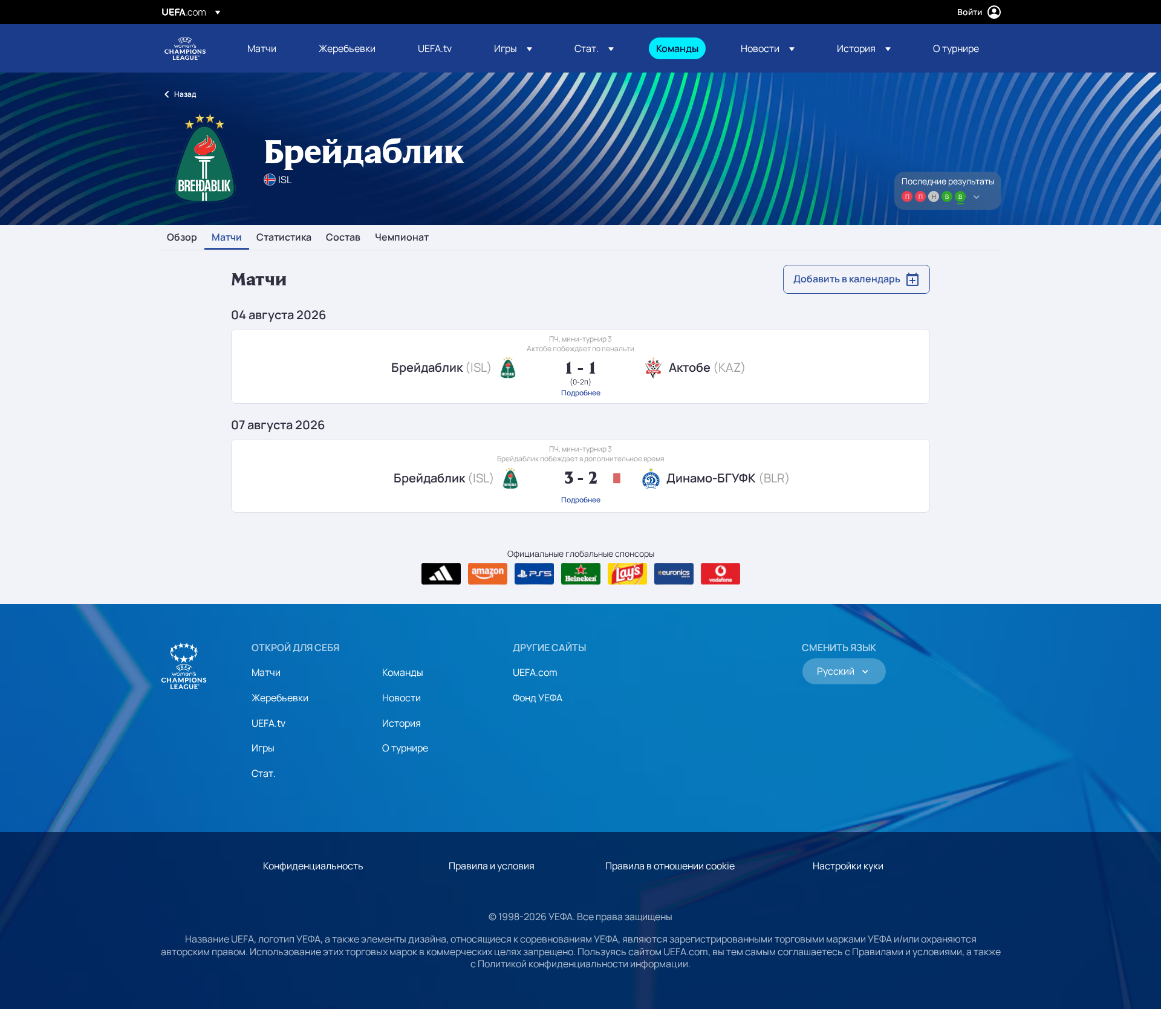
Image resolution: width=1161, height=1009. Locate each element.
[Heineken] (580, 574)
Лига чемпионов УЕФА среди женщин (185, 48)
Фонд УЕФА (537, 697)
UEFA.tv (268, 723)
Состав (343, 237)
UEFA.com (535, 672)
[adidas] (441, 574)
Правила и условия (492, 865)
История (401, 723)
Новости (401, 697)
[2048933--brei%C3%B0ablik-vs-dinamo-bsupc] (580, 476)
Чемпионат (402, 237)
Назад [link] (185, 94)
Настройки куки (848, 865)
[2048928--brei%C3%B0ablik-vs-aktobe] (580, 366)
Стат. (264, 773)
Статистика (283, 237)
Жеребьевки (280, 697)
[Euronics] (674, 574)
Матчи (227, 237)
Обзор (182, 237)
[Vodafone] (720, 574)
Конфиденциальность (313, 865)
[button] (513, 48)
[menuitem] (267, 48)
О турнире (405, 747)
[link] (261, 48)
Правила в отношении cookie (670, 865)
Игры (263, 747)
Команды (402, 672)
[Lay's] (627, 574)
